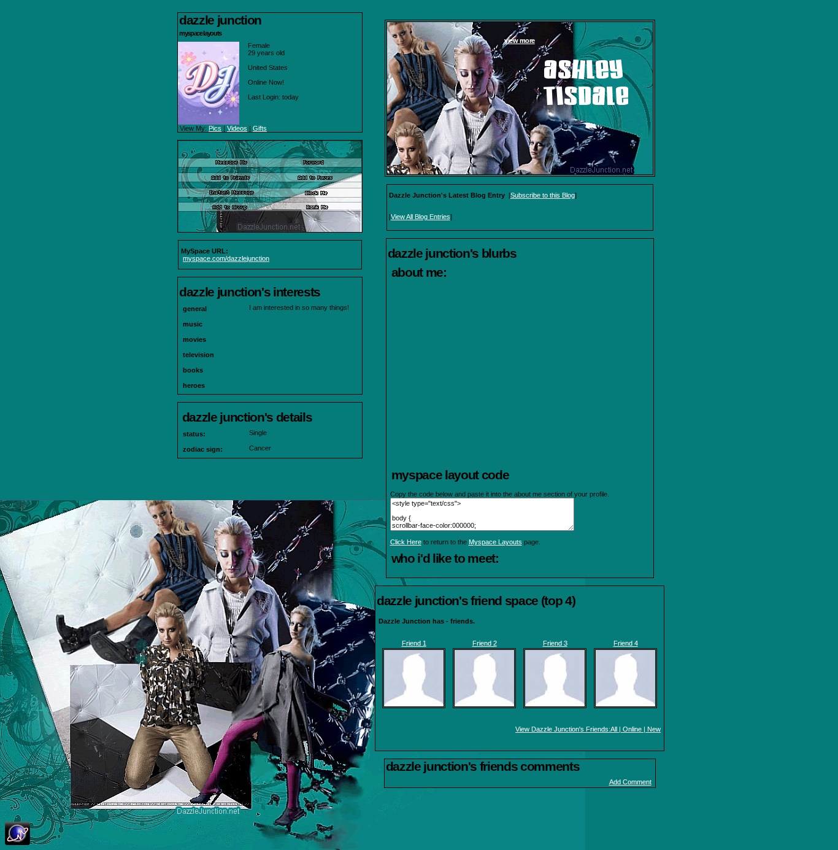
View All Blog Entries (420, 216)
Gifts (260, 128)
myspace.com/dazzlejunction (226, 258)
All (613, 729)
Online (632, 729)
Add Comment (630, 782)
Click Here (405, 542)
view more (519, 40)
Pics (215, 128)
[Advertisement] (520, 374)
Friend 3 (555, 643)
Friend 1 (414, 643)
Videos (237, 128)
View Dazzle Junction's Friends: (562, 729)
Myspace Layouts (495, 542)
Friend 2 (484, 643)
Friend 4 (625, 643)
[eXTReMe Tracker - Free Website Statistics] (17, 842)
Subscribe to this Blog (542, 195)
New (654, 729)
